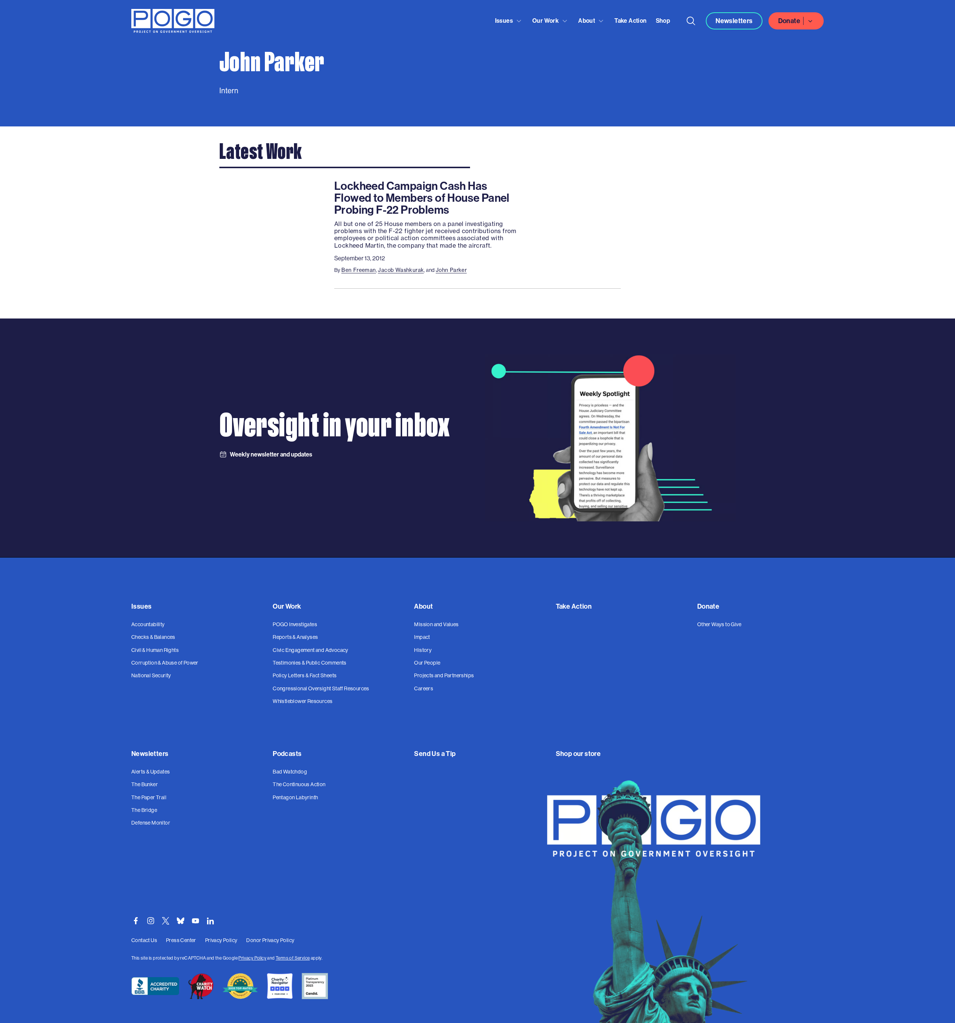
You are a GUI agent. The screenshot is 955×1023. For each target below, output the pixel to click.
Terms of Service (293, 958)
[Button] (691, 21)
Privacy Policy (252, 958)
